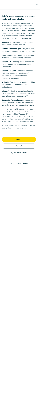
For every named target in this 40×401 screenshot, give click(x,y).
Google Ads (6, 62)
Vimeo (4, 91)
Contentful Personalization (12, 100)
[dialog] (20, 200)
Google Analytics (9, 71)
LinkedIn (5, 82)
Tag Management (8, 42)
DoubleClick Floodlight (11, 49)
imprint (23, 128)
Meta (4, 55)
